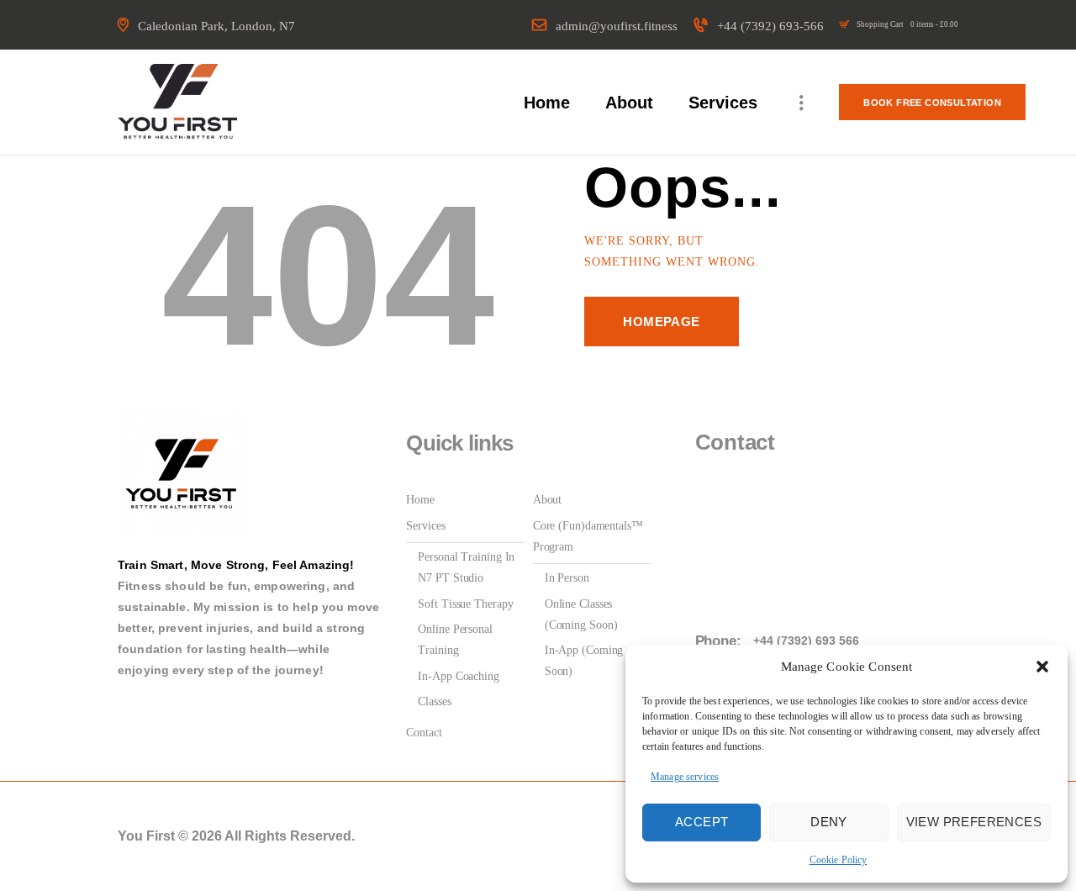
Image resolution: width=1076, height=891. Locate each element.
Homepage (661, 321)
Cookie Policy (839, 860)
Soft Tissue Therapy (465, 604)
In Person (567, 578)
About (547, 499)
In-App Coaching (458, 676)
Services (425, 525)
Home (420, 499)
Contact (423, 732)
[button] (1042, 666)
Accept (701, 822)
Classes (434, 701)
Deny (828, 822)
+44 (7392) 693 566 (806, 640)
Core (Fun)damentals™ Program (588, 536)
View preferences (974, 822)
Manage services (685, 777)
